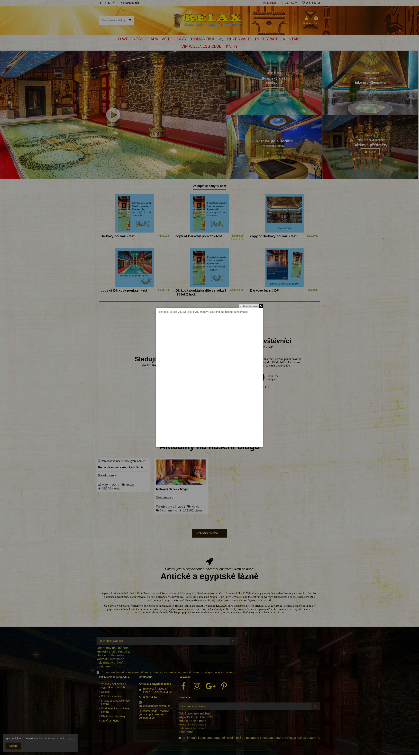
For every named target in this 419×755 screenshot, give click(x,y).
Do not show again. (250, 306)
